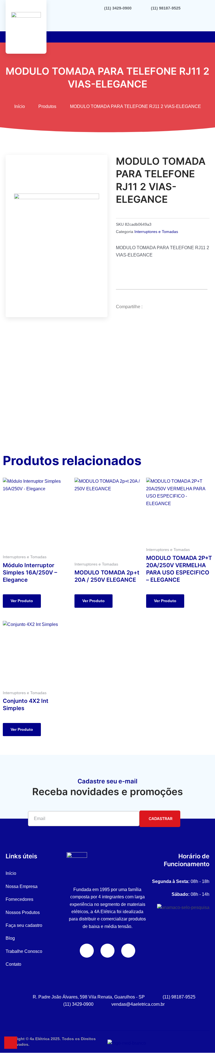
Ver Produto (22, 601)
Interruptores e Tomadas (156, 231)
